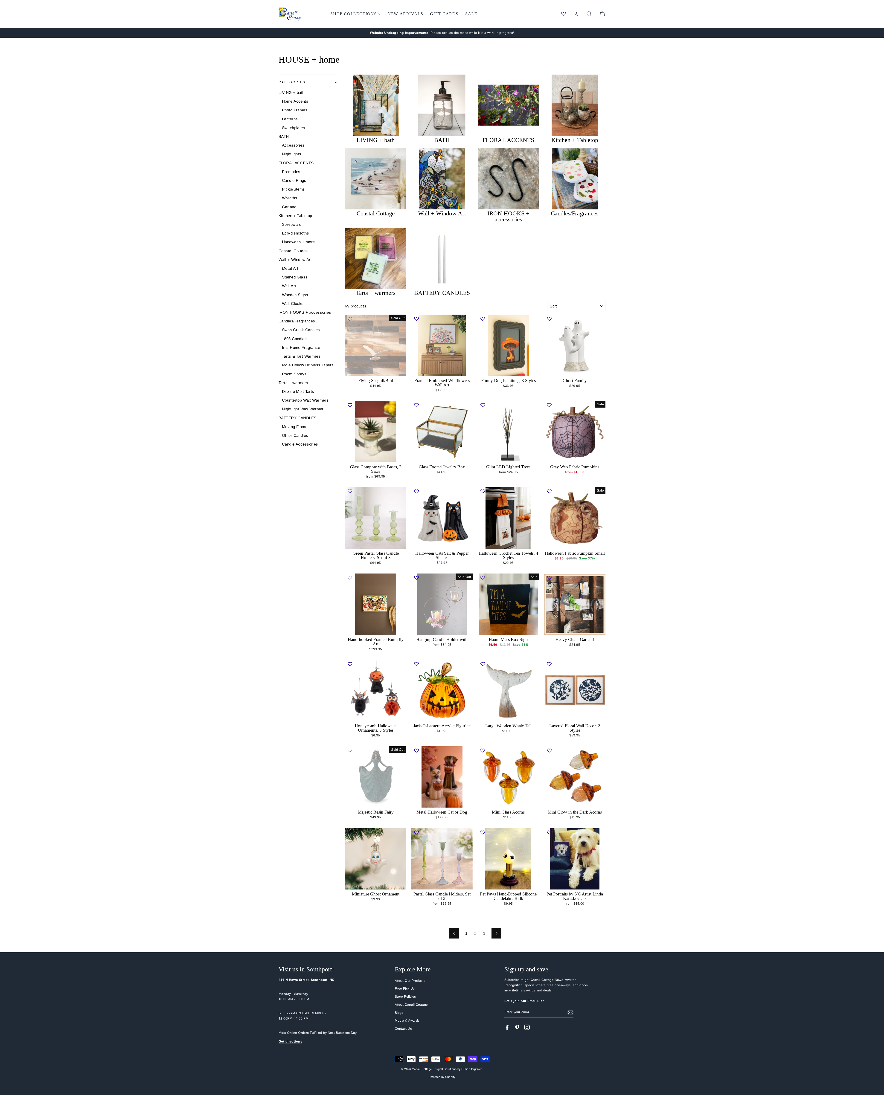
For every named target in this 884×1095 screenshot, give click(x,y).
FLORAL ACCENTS (296, 163)
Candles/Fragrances (297, 321)
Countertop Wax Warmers (305, 400)
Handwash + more (298, 242)
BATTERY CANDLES (297, 418)
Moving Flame (294, 427)
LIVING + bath (292, 92)
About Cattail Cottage (411, 1004)
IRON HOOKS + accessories (305, 312)
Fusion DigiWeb (472, 1069)
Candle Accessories (300, 444)
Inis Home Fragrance (301, 347)
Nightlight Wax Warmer (303, 409)
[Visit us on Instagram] (527, 1027)
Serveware (291, 224)
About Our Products (410, 980)
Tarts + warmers (293, 383)
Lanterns (290, 119)
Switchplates (293, 128)
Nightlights (291, 154)
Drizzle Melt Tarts (298, 391)
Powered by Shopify (442, 1077)
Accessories (293, 145)
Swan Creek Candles (301, 330)
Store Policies (405, 996)
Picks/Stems (293, 189)
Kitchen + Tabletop (295, 216)
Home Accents (295, 101)
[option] (442, 32)
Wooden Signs (295, 295)
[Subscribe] (570, 1012)
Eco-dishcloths (295, 233)
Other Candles (295, 435)
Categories (292, 82)
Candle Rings (294, 180)
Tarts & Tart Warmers (301, 356)
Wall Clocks (293, 303)
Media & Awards (407, 1020)
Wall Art (289, 286)
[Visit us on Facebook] (507, 1027)
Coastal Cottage (293, 251)
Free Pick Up (405, 988)
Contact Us (403, 1028)
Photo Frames (294, 110)
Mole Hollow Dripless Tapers (308, 365)
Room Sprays (294, 374)
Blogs (399, 1012)
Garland (289, 207)
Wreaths (289, 198)
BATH (284, 136)
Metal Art (290, 268)
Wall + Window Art (295, 260)
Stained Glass (295, 277)
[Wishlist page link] (563, 14)
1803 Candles (294, 339)
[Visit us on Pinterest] (517, 1027)
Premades (291, 172)
